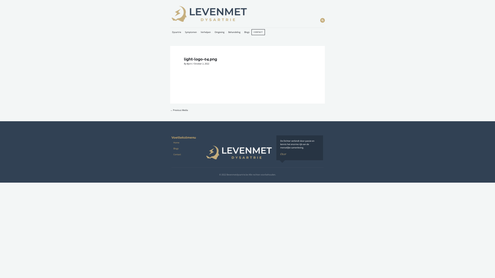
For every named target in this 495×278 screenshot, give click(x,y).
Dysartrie (176, 32)
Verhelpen (206, 32)
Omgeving (219, 32)
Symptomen (191, 32)
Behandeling (234, 32)
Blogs (247, 32)
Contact (258, 32)
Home (176, 142)
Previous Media (179, 110)
